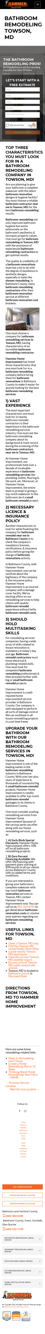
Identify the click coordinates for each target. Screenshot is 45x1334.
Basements (23, 1133)
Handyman (23, 1148)
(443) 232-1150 (14, 1229)
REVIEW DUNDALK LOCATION (22, 1204)
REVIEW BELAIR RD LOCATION (22, 1195)
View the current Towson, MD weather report (23, 958)
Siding (23, 1146)
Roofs (23, 1143)
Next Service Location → (24, 1089)
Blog (23, 1138)
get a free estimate (22, 1187)
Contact (23, 1157)
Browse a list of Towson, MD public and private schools (23, 965)
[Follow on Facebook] (19, 1111)
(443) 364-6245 (14, 1216)
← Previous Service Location (17, 1084)
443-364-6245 (26, 906)
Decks (23, 1136)
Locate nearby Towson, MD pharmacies (22, 953)
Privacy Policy (23, 1307)
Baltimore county (19, 973)
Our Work (23, 1151)
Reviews (23, 1154)
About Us (23, 1125)
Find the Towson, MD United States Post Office (23, 947)
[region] (22, 94)
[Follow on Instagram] (25, 1111)
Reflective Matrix (10, 1307)
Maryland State (17, 976)
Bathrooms (23, 1130)
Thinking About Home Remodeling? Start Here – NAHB (23, 1074)
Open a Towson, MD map (23, 943)
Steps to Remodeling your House (21, 1060)
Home (23, 1122)
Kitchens (23, 1128)
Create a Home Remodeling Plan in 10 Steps (21, 1066)
